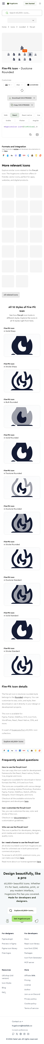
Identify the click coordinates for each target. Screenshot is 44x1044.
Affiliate (29, 975)
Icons (13, 27)
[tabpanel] (22, 130)
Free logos (6, 953)
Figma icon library (9, 948)
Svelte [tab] (8, 120)
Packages (28, 953)
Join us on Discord (32, 994)
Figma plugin (7, 939)
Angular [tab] (36, 120)
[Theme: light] (40, 3)
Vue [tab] (38, 115)
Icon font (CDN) (31, 948)
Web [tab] (6, 115)
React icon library (32, 943)
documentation (20, 817)
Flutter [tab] (22, 120)
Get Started (29, 3)
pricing (16, 149)
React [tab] (14, 115)
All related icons (11, 294)
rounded (22, 27)
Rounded (19, 697)
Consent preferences (20, 1030)
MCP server (29, 962)
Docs (6, 151)
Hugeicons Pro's (18, 730)
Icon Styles (6, 983)
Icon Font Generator (33, 957)
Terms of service (31, 1008)
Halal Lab (17, 1039)
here (26, 801)
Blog (4, 987)
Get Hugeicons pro (22, 918)
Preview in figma (9, 943)
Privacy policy (30, 999)
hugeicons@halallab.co (22, 1025)
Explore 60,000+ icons (13, 741)
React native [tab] (27, 115)
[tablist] (22, 118)
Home (4, 27)
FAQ (4, 992)
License (27, 985)
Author (27, 989)
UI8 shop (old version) (7, 977)
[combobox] (22, 20)
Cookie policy (30, 1003)
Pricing (27, 980)
